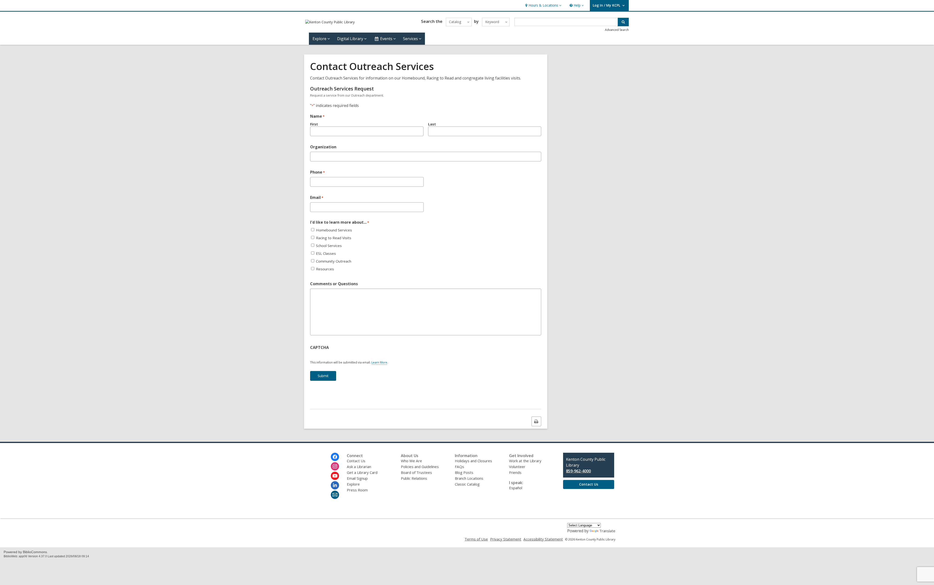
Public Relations (414, 478)
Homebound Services (334, 230)
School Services (329, 245)
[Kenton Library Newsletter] (335, 495)
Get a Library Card (362, 472)
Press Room (357, 490)
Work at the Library (525, 460)
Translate (607, 530)
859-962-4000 (578, 471)
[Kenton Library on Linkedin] (335, 485)
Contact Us (356, 460)
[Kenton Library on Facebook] (335, 457)
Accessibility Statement (543, 539)
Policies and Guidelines (420, 466)
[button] (543, 5)
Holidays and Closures (473, 460)
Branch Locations (469, 478)
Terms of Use (476, 539)
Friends (515, 472)
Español (515, 487)
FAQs (459, 466)
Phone (317, 172)
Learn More (379, 362)
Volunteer (517, 466)
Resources (325, 269)
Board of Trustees (416, 472)
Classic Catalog (467, 484)
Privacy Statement (505, 539)
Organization (323, 147)
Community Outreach (333, 261)
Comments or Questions (334, 283)
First (314, 124)
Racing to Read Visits (333, 238)
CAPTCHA (319, 347)
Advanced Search (617, 30)
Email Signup (357, 478)
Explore (353, 484)
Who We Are (411, 460)
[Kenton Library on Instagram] (335, 466)
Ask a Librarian (359, 466)
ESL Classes (326, 253)
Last (432, 124)
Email (316, 197)
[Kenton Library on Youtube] (335, 476)
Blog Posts (464, 472)
